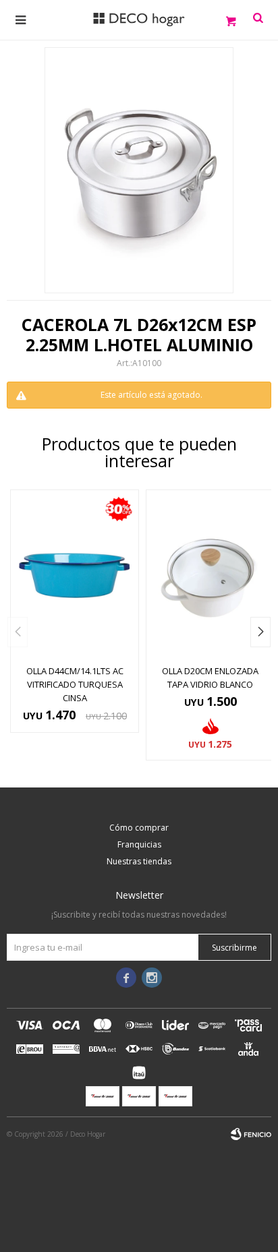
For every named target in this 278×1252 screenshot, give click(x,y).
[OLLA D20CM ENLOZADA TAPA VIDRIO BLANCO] (210, 573)
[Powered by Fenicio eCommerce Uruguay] (251, 1134)
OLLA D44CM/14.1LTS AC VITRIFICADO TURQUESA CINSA (74, 684)
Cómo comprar (139, 827)
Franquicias (139, 844)
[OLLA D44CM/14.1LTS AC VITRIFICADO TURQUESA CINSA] (74, 573)
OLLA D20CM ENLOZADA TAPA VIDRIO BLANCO (210, 677)
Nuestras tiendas (139, 861)
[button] (260, 632)
